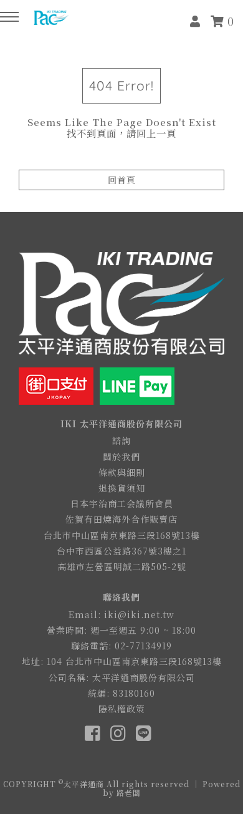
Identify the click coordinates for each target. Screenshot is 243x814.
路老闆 (129, 792)
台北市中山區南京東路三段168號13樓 (122, 535)
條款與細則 (121, 472)
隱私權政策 (121, 708)
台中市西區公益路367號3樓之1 (121, 551)
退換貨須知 (121, 488)
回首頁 (122, 179)
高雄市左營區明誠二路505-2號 (121, 566)
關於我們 (121, 456)
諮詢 (121, 440)
